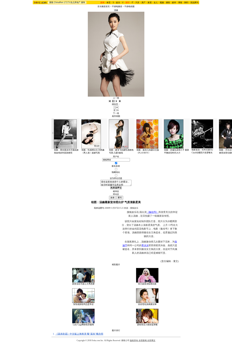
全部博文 (151, 340)
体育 (108, 2)
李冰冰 (145, 245)
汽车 (137, 2)
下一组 (116, 113)
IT (132, 2)
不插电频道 (117, 6)
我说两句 (194, 2)
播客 (168, 2)
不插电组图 (129, 6)
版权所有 (134, 340)
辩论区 (116, 194)
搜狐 (51, 2)
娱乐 (118, 2)
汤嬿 (116, 10)
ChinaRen (58, 2)
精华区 (116, 191)
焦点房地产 (75, 2)
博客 (180, 2)
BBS (186, 2)
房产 (143, 2)
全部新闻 (143, 340)
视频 (162, 2)
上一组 (116, 98)
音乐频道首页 (103, 6)
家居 (150, 2)
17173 (67, 2)
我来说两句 (99, 208)
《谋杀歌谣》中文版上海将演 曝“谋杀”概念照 (79, 334)
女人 (156, 2)
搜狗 (83, 2)
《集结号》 (152, 212)
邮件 (174, 2)
